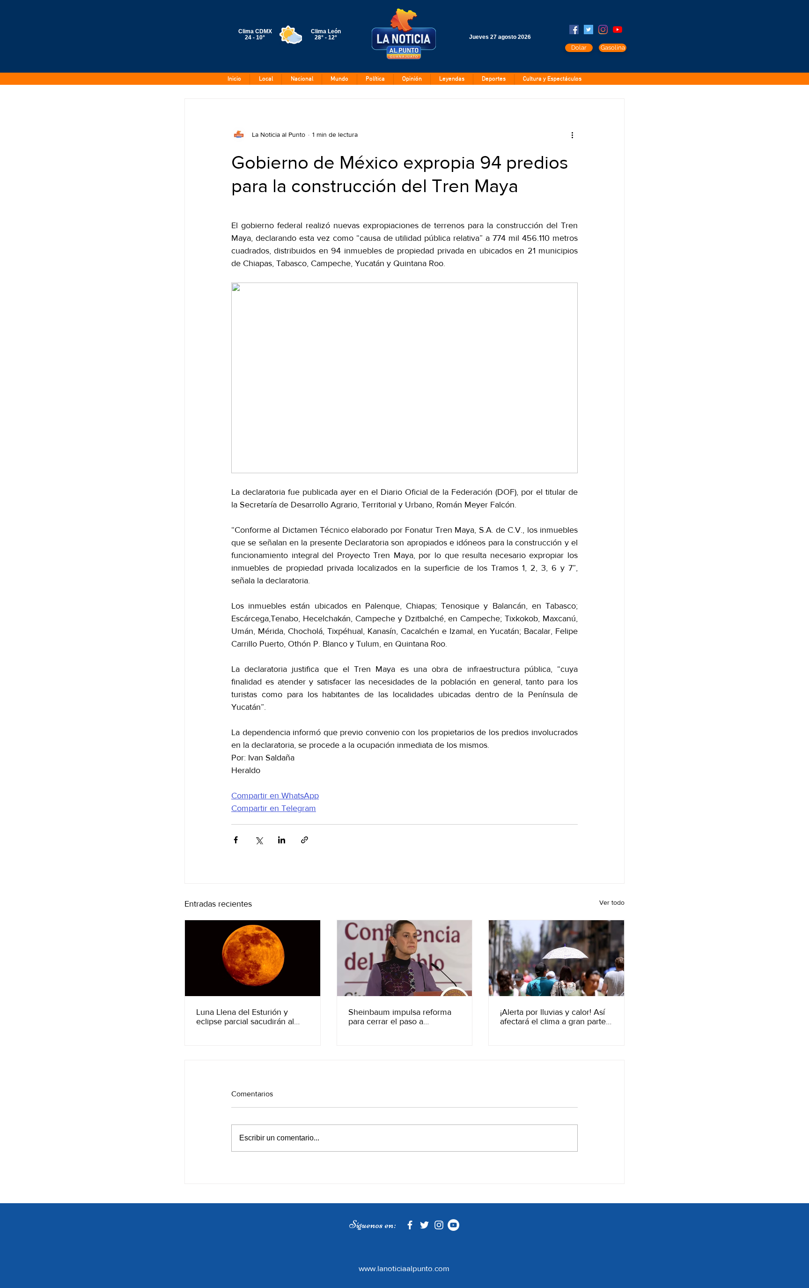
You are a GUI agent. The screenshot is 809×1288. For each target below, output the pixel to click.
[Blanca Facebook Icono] (410, 1225)
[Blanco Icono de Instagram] (439, 1225)
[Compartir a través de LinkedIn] (281, 839)
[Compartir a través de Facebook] (235, 839)
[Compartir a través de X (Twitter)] (258, 839)
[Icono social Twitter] (588, 29)
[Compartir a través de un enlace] (304, 839)
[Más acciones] (572, 134)
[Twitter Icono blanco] (424, 1225)
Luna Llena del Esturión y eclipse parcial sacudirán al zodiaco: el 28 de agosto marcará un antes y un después (245, 1016)
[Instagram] (603, 29)
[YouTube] (617, 29)
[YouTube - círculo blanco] (453, 1225)
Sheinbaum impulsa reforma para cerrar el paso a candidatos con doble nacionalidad (399, 1016)
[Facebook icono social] (574, 29)
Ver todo (612, 902)
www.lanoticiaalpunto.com (404, 1268)
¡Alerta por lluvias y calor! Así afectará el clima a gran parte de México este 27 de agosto (553, 1016)
